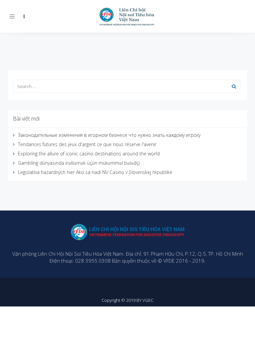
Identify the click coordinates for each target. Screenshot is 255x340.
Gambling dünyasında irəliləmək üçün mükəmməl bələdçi (79, 163)
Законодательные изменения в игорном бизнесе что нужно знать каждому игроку (109, 135)
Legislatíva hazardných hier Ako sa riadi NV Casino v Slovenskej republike (95, 172)
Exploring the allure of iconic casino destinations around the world (89, 153)
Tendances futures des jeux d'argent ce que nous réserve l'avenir (87, 144)
